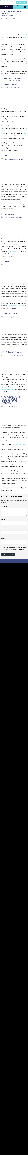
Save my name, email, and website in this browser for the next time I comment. (15, 548)
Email (3, 529)
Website (3, 538)
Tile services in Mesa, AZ (9, 204)
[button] (21, 2)
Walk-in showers (11, 114)
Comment (4, 506)
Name (3, 519)
